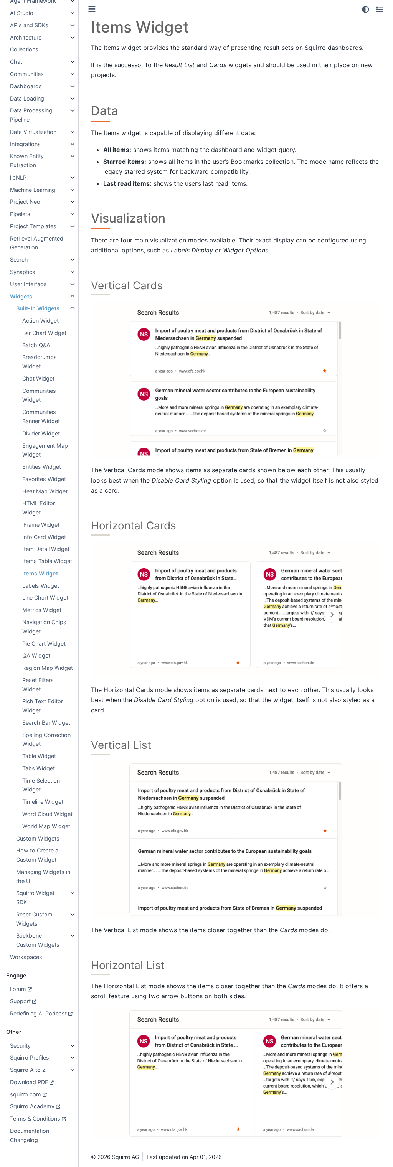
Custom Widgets (37, 838)
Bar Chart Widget (44, 333)
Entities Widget (41, 466)
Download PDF (29, 1082)
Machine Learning (32, 189)
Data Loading (27, 98)
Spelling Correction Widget (46, 739)
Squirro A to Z (28, 1069)
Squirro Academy (32, 1106)
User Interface (28, 284)
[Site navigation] (92, 9)
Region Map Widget (47, 667)
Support (20, 1001)
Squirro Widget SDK (35, 897)
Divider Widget (41, 433)
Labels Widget (40, 585)
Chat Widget (38, 378)
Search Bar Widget (46, 722)
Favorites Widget (44, 479)
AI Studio (21, 13)
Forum (18, 989)
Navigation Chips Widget (44, 627)
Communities (27, 74)
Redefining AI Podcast (38, 1013)
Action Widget (40, 320)
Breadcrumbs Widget (39, 361)
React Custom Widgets (34, 919)
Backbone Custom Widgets (37, 940)
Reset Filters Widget (38, 684)
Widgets (21, 296)
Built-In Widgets (37, 308)
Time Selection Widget (41, 785)
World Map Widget (46, 826)
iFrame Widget (40, 524)
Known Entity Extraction (27, 160)
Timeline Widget (42, 801)
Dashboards (26, 86)
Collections (24, 49)
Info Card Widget (44, 537)
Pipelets (20, 214)
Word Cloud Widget (47, 814)
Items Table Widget (47, 561)
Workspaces (26, 957)
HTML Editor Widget (38, 508)
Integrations (25, 144)
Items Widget (40, 573)
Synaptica (22, 272)
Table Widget (39, 756)
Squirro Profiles (29, 1057)
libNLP (18, 177)
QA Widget (36, 655)
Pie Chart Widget (44, 643)
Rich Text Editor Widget (42, 706)
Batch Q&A (36, 345)
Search (19, 259)
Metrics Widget (41, 610)
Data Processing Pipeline (31, 115)
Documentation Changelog (29, 1135)
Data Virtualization (33, 132)
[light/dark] (365, 9)
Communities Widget (39, 395)
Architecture (25, 37)
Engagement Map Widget (45, 450)
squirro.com (25, 1094)
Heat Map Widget (45, 491)
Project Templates (33, 226)
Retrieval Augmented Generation (36, 243)
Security (20, 1045)
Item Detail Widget (45, 549)
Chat (16, 61)
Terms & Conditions (35, 1118)
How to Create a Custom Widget (37, 855)
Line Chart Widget (45, 597)
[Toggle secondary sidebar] (380, 9)
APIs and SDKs (29, 25)
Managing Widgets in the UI (43, 876)
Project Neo (25, 201)
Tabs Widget (38, 768)
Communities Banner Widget (41, 416)
